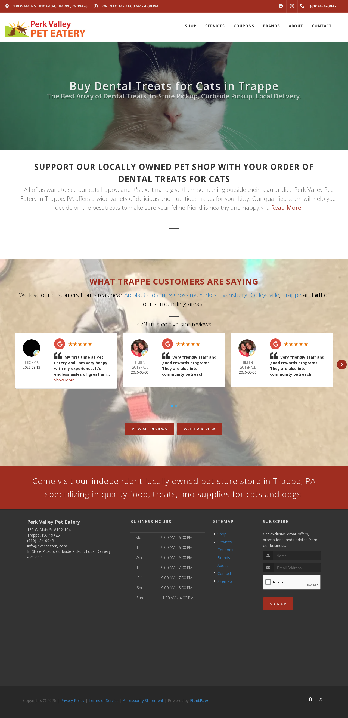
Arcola (132, 295)
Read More (286, 207)
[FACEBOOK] (280, 6)
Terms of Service (104, 700)
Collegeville (264, 295)
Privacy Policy (72, 700)
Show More (64, 380)
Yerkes (208, 295)
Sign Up (278, 603)
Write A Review (199, 428)
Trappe (291, 295)
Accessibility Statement (143, 700)
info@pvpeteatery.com (47, 545)
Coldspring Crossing (170, 295)
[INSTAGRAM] (292, 6)
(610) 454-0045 (40, 540)
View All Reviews (149, 428)
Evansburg (233, 295)
